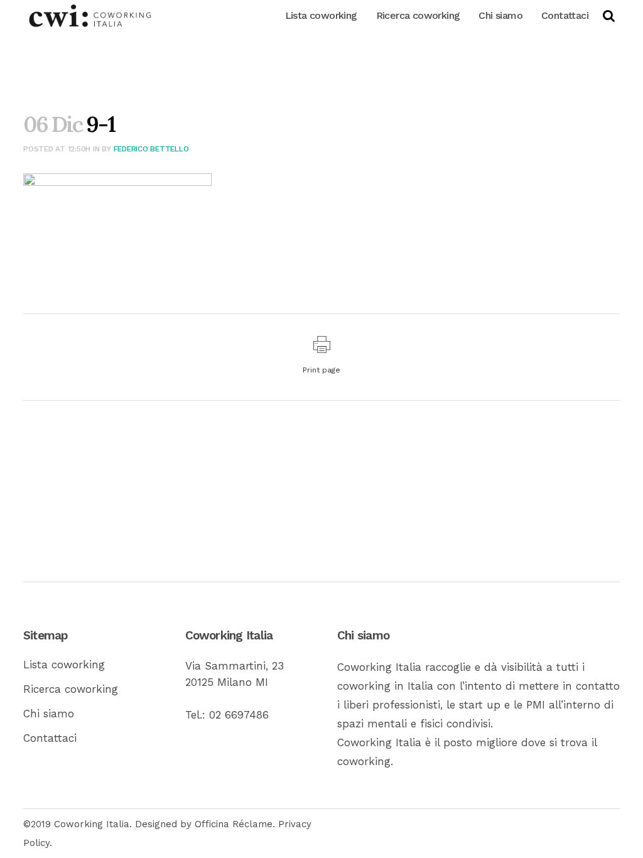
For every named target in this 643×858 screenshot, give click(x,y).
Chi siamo (48, 713)
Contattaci (50, 738)
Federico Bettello (151, 148)
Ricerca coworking (70, 689)
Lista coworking (64, 664)
